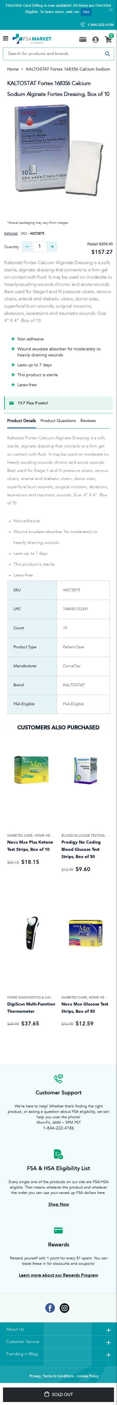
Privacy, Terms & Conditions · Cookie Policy (64, 1376)
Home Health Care (51, 835)
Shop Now (58, 1204)
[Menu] (5, 39)
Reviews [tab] (88, 420)
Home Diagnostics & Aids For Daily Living (44, 997)
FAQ (86, 12)
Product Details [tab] (21, 420)
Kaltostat (11, 233)
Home (13, 69)
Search (107, 54)
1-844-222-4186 (100, 24)
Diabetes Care (20, 835)
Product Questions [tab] (58, 420)
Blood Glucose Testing (83, 835)
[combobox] (58, 54)
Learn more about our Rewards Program (58, 1275)
